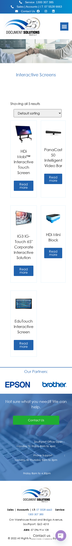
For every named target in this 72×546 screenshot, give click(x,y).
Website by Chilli (52, 538)
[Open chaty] (60, 535)
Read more (23, 185)
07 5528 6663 (44, 509)
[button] (64, 26)
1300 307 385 (35, 514)
